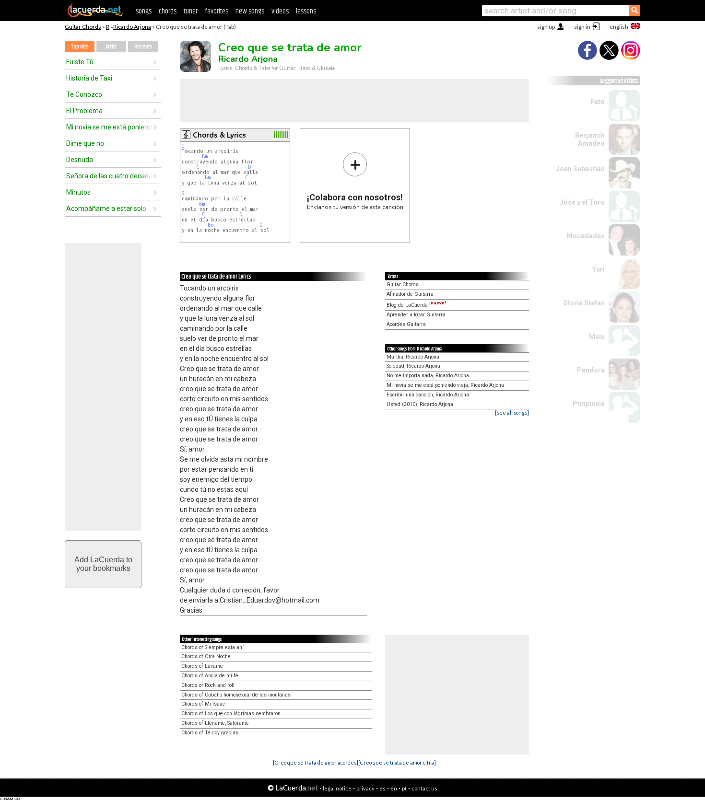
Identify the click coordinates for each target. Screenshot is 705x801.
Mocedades (585, 236)
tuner (191, 11)
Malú (597, 336)
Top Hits (79, 46)
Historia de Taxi (89, 78)
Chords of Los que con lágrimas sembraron (231, 713)
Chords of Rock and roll (208, 685)
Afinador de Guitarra (410, 294)
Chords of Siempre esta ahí (212, 647)
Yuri (598, 269)
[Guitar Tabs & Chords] (95, 15)
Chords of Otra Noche (206, 656)
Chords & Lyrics (219, 135)
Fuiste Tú (80, 62)
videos (280, 11)
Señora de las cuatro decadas (109, 176)
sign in (582, 26)
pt (404, 788)
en (393, 788)
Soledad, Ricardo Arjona (413, 366)
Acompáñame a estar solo (106, 208)
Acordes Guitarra (406, 324)
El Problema (84, 111)
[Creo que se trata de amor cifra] (397, 762)
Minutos (78, 192)
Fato (597, 101)
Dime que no (85, 143)
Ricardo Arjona (132, 26)
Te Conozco (84, 94)
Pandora (591, 370)
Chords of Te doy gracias (209, 733)
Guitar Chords (83, 26)
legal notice (337, 788)
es (382, 788)
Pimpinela (589, 403)
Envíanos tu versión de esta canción (355, 181)
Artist (111, 46)
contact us (424, 788)
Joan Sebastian (580, 169)
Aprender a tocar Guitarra (416, 315)
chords (167, 11)
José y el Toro (582, 202)
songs (144, 11)
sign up (546, 26)
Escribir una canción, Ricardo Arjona (428, 395)
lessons (306, 11)
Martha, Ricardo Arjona (413, 357)
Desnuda (79, 159)
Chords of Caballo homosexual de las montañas (236, 695)
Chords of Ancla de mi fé (209, 676)
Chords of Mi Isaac (203, 704)
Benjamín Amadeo (590, 139)
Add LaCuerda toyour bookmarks (103, 564)
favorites (216, 11)
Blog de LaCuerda (416, 305)
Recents (143, 46)
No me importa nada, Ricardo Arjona (428, 375)
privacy (365, 788)
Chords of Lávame (202, 666)
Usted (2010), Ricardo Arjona (420, 404)
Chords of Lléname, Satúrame (215, 723)
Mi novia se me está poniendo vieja (109, 127)
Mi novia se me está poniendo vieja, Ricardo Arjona (445, 385)
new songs (249, 11)
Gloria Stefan (584, 303)
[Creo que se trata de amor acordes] (315, 762)
